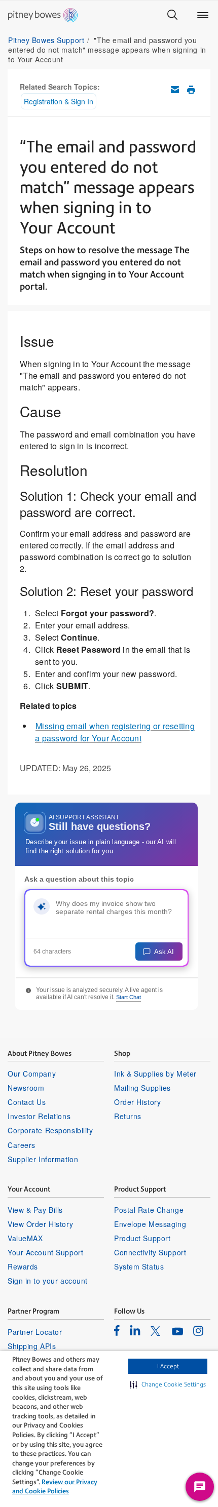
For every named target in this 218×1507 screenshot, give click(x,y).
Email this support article (175, 90)
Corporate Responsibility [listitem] (50, 1130)
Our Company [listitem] (32, 1073)
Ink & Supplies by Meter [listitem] (155, 1073)
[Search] (172, 15)
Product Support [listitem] (142, 1238)
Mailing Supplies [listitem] (142, 1087)
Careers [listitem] (21, 1144)
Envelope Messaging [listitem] (150, 1223)
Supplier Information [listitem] (43, 1159)
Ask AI (164, 952)
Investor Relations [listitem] (39, 1116)
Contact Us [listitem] (27, 1101)
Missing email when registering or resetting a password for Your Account (115, 732)
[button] (168, 1384)
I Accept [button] (168, 1366)
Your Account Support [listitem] (45, 1252)
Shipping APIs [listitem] (32, 1346)
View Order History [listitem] (40, 1223)
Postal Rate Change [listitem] (149, 1209)
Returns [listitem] (127, 1116)
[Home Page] (43, 15)
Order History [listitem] (137, 1101)
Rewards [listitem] (23, 1266)
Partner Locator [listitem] (35, 1331)
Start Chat (128, 997)
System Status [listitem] (139, 1266)
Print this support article (191, 90)
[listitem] (117, 1330)
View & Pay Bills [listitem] (35, 1209)
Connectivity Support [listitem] (150, 1252)
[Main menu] (203, 15)
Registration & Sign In (58, 101)
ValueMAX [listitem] (25, 1238)
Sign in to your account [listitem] (48, 1280)
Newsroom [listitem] (26, 1087)
